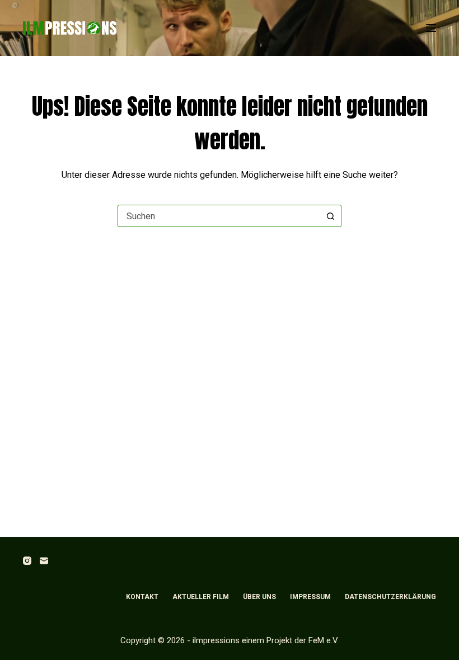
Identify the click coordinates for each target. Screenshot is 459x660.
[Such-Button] (330, 216)
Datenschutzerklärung (390, 597)
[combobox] (219, 216)
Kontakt (142, 597)
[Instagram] (27, 561)
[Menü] (431, 28)
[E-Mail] (44, 561)
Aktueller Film (200, 597)
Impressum (310, 597)
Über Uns (259, 597)
